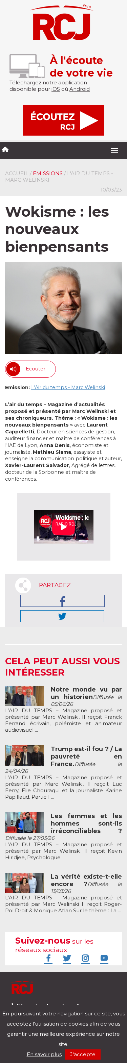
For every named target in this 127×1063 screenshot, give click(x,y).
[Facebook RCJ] (47, 958)
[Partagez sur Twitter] (62, 616)
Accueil (16, 173)
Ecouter (35, 369)
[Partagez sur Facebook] (62, 601)
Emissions (48, 173)
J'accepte (83, 1054)
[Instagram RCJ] (84, 958)
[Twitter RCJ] (66, 958)
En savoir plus (44, 1054)
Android (79, 89)
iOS (55, 89)
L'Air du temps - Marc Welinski (68, 387)
